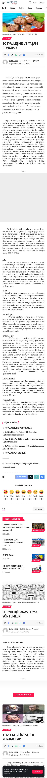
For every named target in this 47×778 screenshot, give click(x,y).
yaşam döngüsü (9, 467)
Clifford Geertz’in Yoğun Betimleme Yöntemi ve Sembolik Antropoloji (16, 527)
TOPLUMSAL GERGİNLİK (15, 453)
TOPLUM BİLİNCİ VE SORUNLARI (18, 428)
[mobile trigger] (5, 2)
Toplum (7, 38)
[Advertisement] (23, 197)
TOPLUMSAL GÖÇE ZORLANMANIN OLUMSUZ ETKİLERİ (13, 542)
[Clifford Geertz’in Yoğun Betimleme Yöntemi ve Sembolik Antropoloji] (38, 527)
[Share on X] (12, 55)
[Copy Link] (20, 55)
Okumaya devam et (23, 695)
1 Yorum (39, 509)
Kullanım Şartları (11, 771)
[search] (30, 3)
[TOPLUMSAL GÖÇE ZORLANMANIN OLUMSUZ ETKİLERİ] (38, 542)
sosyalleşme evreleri (30, 463)
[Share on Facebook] (8, 55)
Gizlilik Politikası (22, 769)
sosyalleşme (16, 463)
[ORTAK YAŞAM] (38, 557)
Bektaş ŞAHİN (13, 61)
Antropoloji (38, 530)
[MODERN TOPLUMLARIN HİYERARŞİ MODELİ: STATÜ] (38, 568)
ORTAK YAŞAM (8, 555)
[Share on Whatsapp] (16, 55)
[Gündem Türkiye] (12, 2)
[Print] (24, 55)
